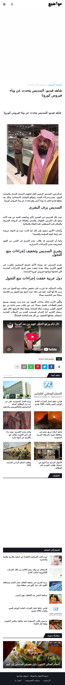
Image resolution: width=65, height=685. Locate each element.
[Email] (24, 366)
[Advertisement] (32, 43)
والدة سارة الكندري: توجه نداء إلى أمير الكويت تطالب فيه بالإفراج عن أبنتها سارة (18, 434)
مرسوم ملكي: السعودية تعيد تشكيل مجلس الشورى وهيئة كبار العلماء (25, 622)
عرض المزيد (7, 375)
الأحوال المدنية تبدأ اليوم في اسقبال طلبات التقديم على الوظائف (50, 465)
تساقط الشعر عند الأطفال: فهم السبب (31, 595)
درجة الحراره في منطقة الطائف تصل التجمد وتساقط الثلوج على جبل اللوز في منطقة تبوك (25, 583)
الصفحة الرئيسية (55, 85)
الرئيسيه (46, 680)
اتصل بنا (18, 680)
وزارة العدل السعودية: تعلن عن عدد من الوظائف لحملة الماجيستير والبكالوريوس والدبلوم (17, 404)
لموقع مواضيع (22, 676)
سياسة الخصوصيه (32, 680)
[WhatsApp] (31, 366)
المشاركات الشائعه (52, 550)
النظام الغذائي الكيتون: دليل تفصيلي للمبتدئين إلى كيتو (33, 664)
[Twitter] (45, 366)
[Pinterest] (38, 366)
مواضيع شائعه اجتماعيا (37, 85)
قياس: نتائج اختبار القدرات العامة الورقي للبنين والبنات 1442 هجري (48, 402)
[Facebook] (51, 366)
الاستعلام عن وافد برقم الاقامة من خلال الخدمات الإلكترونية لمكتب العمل (27, 570)
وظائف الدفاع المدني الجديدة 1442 (19, 463)
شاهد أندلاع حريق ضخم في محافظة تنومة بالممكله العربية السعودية (49, 434)
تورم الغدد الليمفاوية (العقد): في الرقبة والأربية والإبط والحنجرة (25, 558)
